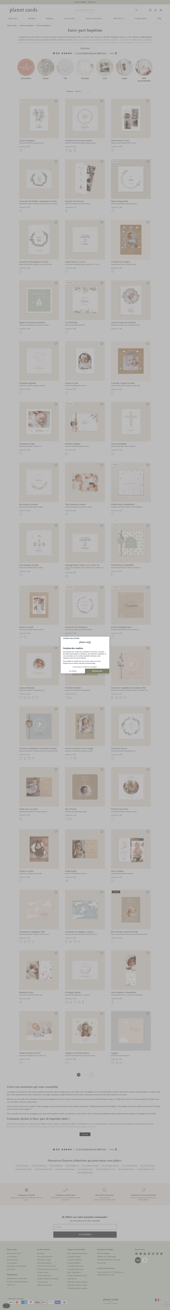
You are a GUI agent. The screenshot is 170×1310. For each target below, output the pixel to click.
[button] (6, 1305)
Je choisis (72, 671)
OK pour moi (97, 671)
